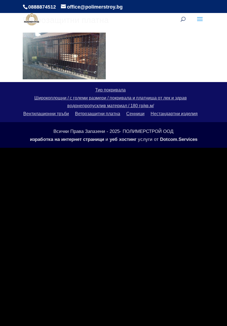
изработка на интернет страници (67, 139)
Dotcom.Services (178, 139)
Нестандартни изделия (174, 113)
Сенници (135, 113)
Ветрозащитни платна (97, 113)
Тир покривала (110, 90)
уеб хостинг (123, 139)
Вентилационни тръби (46, 113)
